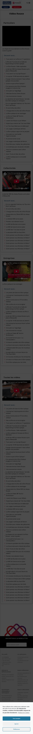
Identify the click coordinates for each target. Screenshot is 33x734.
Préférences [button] (16, 729)
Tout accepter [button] (16, 718)
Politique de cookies (23, 712)
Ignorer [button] (17, 724)
